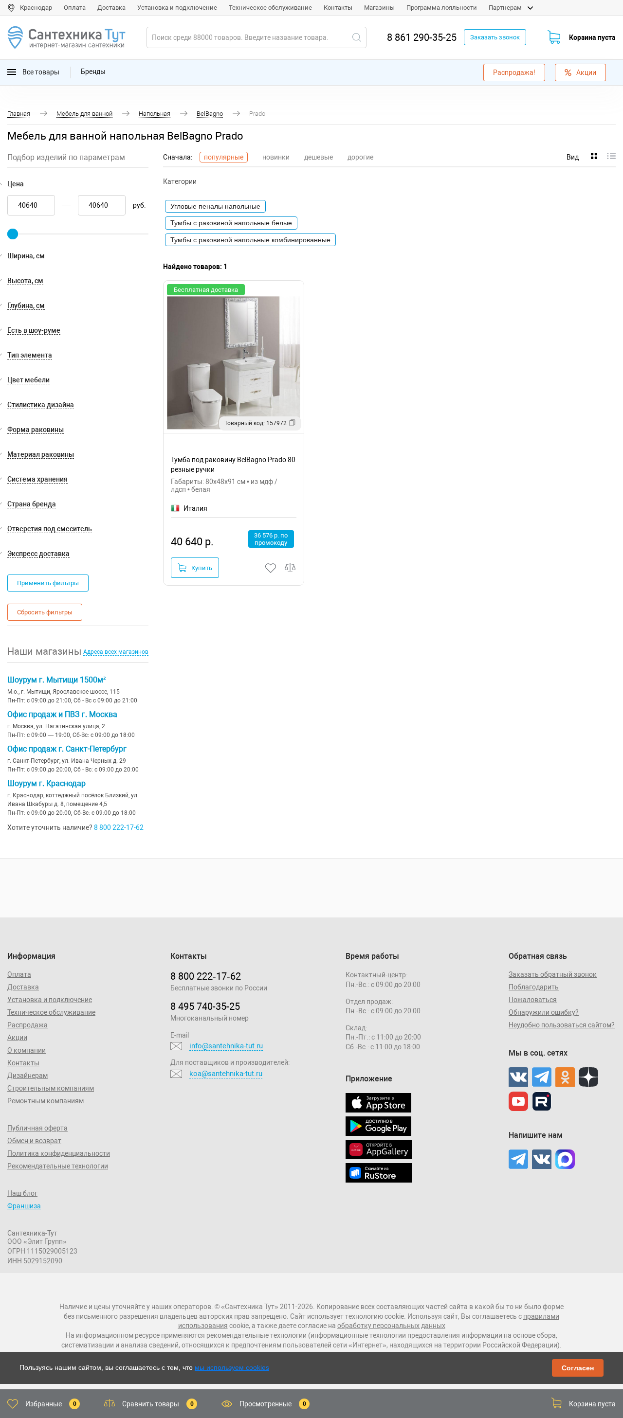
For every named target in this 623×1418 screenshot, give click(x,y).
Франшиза (24, 1206)
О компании (26, 1050)
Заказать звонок (495, 37)
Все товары (40, 71)
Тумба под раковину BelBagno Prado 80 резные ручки (233, 464)
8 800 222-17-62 (119, 827)
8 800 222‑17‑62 (205, 976)
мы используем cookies (232, 1367)
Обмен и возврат (34, 1141)
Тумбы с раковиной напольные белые (231, 223)
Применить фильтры (48, 583)
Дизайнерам (27, 1075)
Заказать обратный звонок (553, 974)
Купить (201, 568)
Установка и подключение (177, 7)
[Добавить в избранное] (271, 568)
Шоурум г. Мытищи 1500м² (56, 679)
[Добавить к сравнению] (290, 568)
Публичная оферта (37, 1128)
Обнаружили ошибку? (544, 1012)
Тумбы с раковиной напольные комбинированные (250, 240)
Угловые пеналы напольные (215, 206)
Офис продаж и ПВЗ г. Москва (62, 714)
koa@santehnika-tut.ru (225, 1073)
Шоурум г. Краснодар (46, 783)
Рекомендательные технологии (57, 1166)
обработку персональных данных (391, 1325)
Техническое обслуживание (270, 7)
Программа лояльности (441, 7)
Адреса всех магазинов (115, 651)
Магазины (379, 7)
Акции (586, 72)
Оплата (75, 7)
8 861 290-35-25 (422, 37)
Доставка (111, 7)
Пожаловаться (533, 1000)
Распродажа (27, 1025)
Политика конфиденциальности (58, 1153)
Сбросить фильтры (45, 612)
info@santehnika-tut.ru (226, 1045)
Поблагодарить (534, 987)
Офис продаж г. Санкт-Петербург (67, 749)
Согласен (578, 1368)
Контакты (338, 7)
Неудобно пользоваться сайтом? (562, 1025)
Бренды (93, 71)
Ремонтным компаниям (45, 1101)
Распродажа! (514, 72)
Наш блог (22, 1193)
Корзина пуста (592, 37)
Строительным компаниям (50, 1088)
